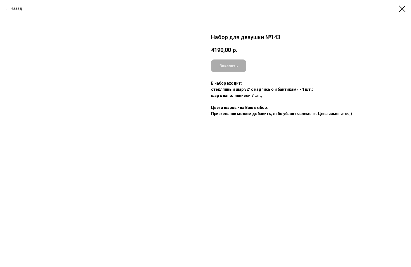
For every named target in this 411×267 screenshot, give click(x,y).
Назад (16, 8)
